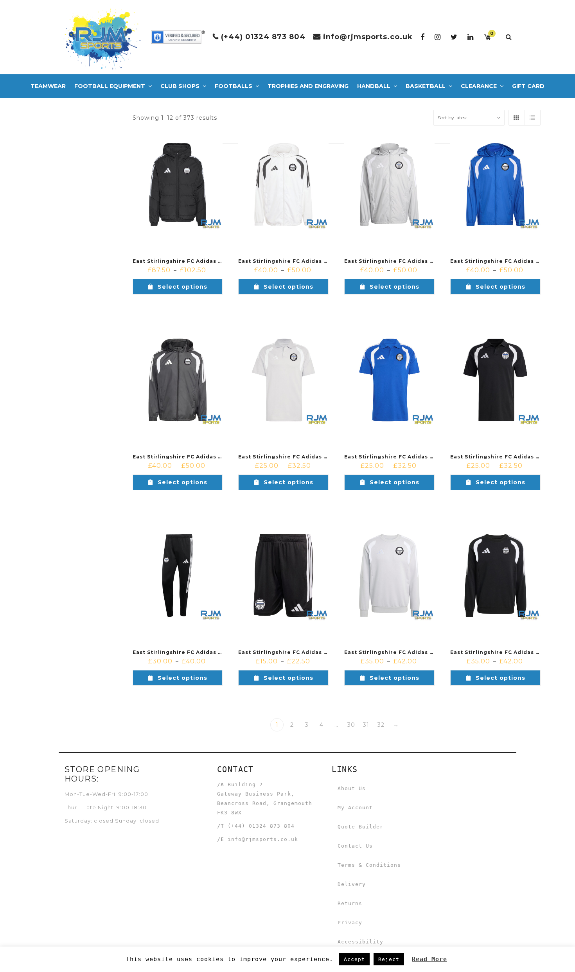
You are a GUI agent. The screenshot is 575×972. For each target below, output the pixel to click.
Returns (350, 903)
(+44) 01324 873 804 (263, 36)
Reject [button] (388, 959)
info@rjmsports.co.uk (368, 36)
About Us (352, 788)
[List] (532, 117)
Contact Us (355, 846)
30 (351, 724)
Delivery (352, 884)
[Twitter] (454, 37)
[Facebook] (422, 37)
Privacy (350, 922)
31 (366, 724)
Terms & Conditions (369, 865)
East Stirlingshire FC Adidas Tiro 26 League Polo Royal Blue (433, 457)
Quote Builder (360, 827)
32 (381, 724)
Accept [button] (354, 959)
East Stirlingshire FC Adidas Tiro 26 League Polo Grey (319, 457)
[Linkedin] (470, 37)
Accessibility (360, 942)
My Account (355, 807)
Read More (429, 959)
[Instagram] (438, 37)
